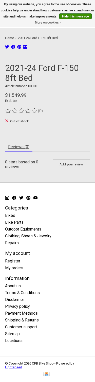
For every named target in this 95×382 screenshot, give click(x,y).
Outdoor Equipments (23, 229)
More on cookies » (48, 22)
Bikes (10, 215)
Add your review (71, 164)
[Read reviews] (21, 111)
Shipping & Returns (22, 320)
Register (12, 261)
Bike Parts (14, 222)
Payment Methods (21, 313)
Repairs (12, 242)
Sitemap (12, 333)
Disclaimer (14, 299)
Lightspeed (13, 367)
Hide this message (75, 16)
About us (13, 285)
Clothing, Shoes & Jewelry (28, 236)
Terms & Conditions (22, 292)
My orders (14, 267)
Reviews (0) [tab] (18, 146)
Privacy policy (17, 306)
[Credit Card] (46, 374)
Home (9, 38)
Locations (14, 340)
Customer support (21, 326)
